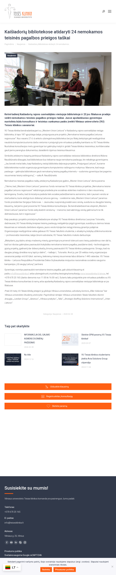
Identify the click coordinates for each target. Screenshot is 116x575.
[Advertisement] (58, 441)
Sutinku (46, 569)
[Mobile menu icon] (109, 11)
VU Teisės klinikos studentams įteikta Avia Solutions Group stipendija (95, 358)
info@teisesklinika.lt (19, 273)
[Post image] (13, 339)
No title (27, 354)
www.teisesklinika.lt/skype (92, 273)
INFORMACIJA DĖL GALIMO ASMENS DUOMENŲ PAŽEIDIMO (37, 338)
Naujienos (11, 56)
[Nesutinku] (112, 566)
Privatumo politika (13, 551)
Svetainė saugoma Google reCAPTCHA (23, 555)
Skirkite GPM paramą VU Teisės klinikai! (96, 336)
